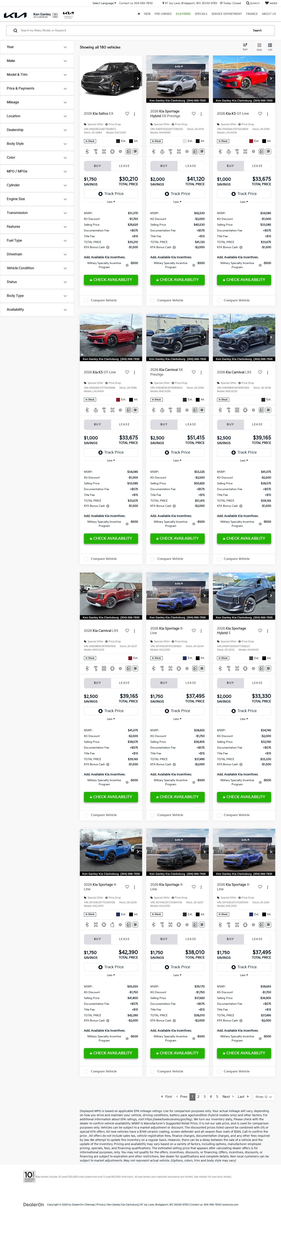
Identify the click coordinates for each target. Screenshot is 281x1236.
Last (242, 1097)
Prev (182, 1097)
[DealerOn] (33, 1204)
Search (257, 30)
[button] (138, 79)
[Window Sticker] (135, 151)
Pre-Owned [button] (163, 14)
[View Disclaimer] (120, 151)
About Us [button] (269, 14)
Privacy (101, 1204)
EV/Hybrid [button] (183, 14)
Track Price (114, 194)
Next (227, 1097)
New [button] (147, 14)
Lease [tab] (124, 166)
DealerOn (77, 1204)
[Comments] (128, 151)
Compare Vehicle (104, 300)
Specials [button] (201, 14)
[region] (111, 240)
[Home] (139, 14)
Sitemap (90, 1204)
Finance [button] (252, 14)
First (167, 1097)
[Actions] (134, 114)
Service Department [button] (226, 14)
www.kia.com (230, 1204)
